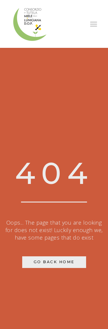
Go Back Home (54, 262)
